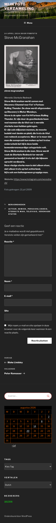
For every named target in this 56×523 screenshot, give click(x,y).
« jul (14, 445)
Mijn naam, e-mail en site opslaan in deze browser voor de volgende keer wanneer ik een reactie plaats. (28, 329)
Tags (7, 459)
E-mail (8, 296)
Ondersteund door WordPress (18, 516)
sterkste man (16, 211)
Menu (29, 23)
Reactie (9, 241)
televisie (31, 211)
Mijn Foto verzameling (19, 6)
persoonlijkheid (38, 209)
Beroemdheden (17, 205)
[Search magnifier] (48, 396)
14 (35, 426)
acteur (12, 209)
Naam (8, 281)
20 (28, 431)
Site (6, 311)
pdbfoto (32, 33)
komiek (22, 209)
